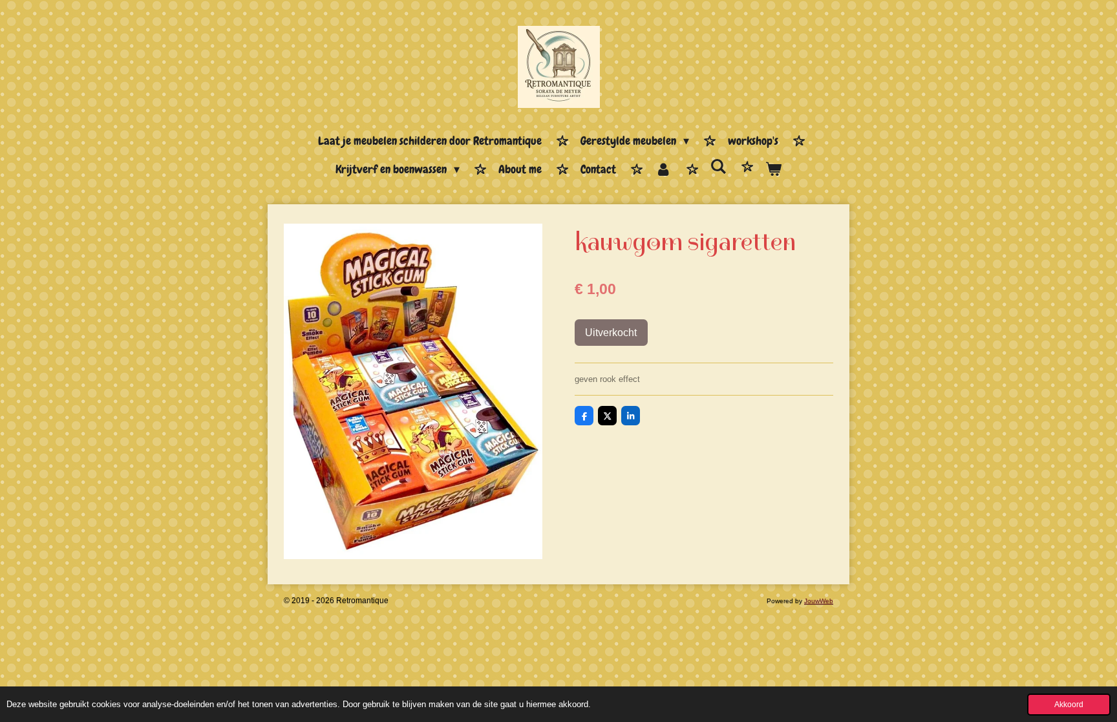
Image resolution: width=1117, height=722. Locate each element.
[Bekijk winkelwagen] (773, 170)
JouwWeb (818, 600)
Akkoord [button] (1068, 704)
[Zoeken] (718, 167)
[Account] (663, 170)
